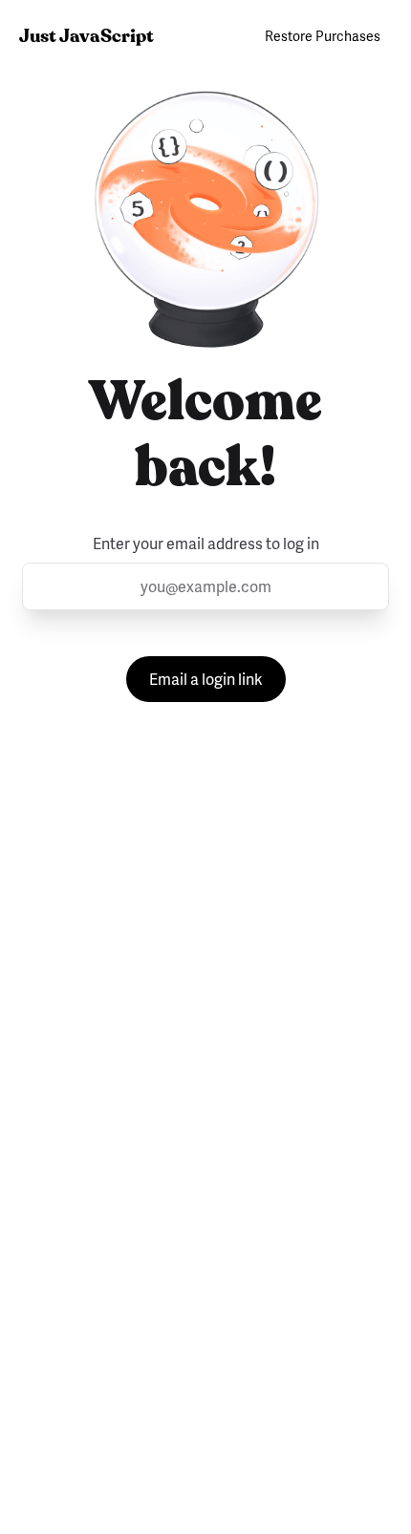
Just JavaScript (86, 36)
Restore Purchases (322, 36)
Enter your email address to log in (206, 543)
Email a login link (206, 679)
